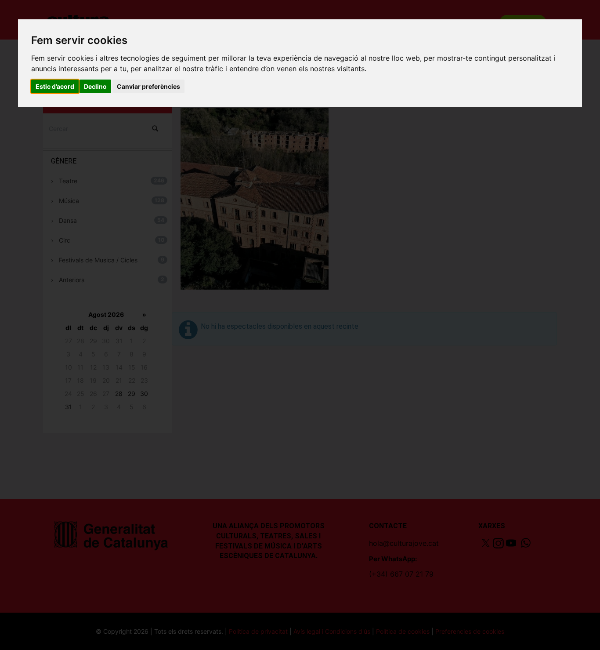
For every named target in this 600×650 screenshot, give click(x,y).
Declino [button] (95, 86)
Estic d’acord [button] (55, 86)
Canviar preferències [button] (148, 86)
